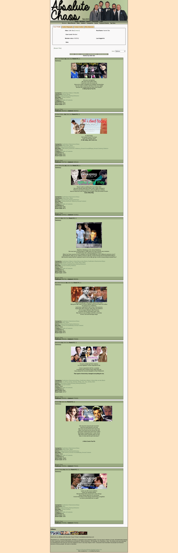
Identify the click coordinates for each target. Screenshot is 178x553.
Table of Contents (67, 100)
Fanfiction (65, 93)
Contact (77, 30)
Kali (88, 551)
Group (69, 262)
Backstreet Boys (74, 144)
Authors (83, 23)
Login (101, 21)
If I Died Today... (59, 114)
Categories (90, 23)
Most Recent (71, 23)
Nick (67, 145)
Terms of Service (81, 549)
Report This (57, 48)
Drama (66, 96)
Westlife (76, 93)
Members (82, 21)
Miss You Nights (59, 58)
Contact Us (98, 549)
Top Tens (112, 23)
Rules (89, 549)
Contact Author (78, 27)
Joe (72, 262)
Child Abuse (65, 148)
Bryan (64, 94)
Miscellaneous (89, 27)
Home (76, 21)
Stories (72, 54)
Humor (71, 96)
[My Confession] (65, 534)
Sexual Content (65, 97)
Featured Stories (104, 23)
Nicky (68, 94)
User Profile (56, 27)
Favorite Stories (103, 54)
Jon (86, 382)
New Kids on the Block (80, 261)
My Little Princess (60, 282)
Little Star (69, 58)
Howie (79, 382)
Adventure (63, 264)
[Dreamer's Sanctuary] (82, 534)
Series (96, 23)
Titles (78, 23)
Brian (64, 145)
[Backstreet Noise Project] (74, 534)
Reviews (83, 54)
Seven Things (59, 469)
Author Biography (67, 27)
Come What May (60, 165)
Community (95, 21)
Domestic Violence (74, 148)
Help (93, 549)
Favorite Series (92, 54)
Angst (62, 96)
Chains (57, 402)
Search (88, 21)
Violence (105, 148)
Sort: (113, 51)
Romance (76, 96)
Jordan (76, 262)
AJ (63, 382)
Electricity (58, 342)
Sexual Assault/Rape (87, 148)
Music (71, 93)
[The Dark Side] (55, 534)
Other (71, 145)
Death (63, 201)
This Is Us (58, 218)
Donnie (65, 262)
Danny (70, 382)
